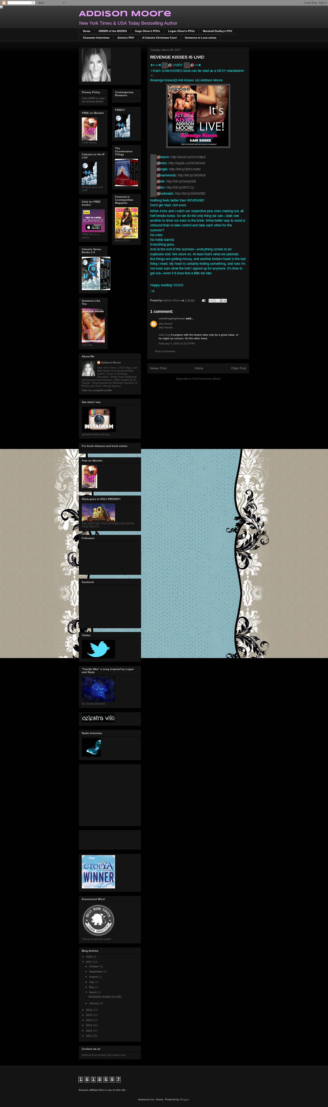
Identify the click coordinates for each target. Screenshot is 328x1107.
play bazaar (166, 323)
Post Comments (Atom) (206, 378)
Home (86, 31)
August (93, 976)
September (96, 971)
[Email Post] (203, 300)
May (92, 987)
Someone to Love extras (200, 37)
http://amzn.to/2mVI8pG (188, 157)
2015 (89, 1015)
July (92, 981)
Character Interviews (96, 37)
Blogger (184, 1099)
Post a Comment (165, 351)
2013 (89, 1025)
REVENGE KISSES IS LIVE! (105, 996)
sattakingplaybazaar (172, 318)
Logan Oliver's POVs (181, 31)
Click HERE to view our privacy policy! (93, 100)
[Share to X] (218, 301)
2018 (89, 956)
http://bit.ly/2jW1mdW (184, 169)
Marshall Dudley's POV (217, 31)
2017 (89, 961)
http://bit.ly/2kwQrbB (181, 181)
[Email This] (210, 301)
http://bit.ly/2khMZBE (190, 193)
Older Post (238, 368)
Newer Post (158, 368)
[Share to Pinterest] (225, 301)
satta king (164, 334)
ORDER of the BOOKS (113, 31)
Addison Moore (125, 14)
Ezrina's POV (126, 37)
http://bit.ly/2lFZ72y (180, 187)
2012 (89, 1030)
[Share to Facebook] (221, 301)
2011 (89, 1035)
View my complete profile (97, 390)
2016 (89, 1009)
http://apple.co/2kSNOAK (186, 163)
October (94, 966)
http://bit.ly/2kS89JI (192, 175)
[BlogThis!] (214, 301)
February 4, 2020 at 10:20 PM (177, 343)
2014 (89, 1020)
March (93, 992)
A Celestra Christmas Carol (159, 37)
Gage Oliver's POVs (147, 31)
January (94, 1003)
